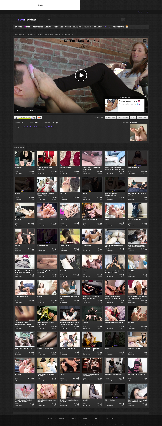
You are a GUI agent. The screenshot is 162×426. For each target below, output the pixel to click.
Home (50, 418)
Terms (85, 418)
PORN (27, 27)
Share (133, 117)
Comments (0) (142, 117)
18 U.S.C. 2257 (110, 418)
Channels (87, 27)
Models (68, 27)
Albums (48, 27)
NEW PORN (18, 27)
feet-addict (133, 123)
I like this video (16, 117)
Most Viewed (38, 27)
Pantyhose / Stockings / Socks (43, 127)
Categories (58, 27)
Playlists (77, 27)
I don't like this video (34, 117)
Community (98, 27)
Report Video (110, 117)
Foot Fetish (27, 127)
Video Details (98, 117)
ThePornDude (118, 27)
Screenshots (123, 117)
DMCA (96, 418)
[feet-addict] (138, 132)
